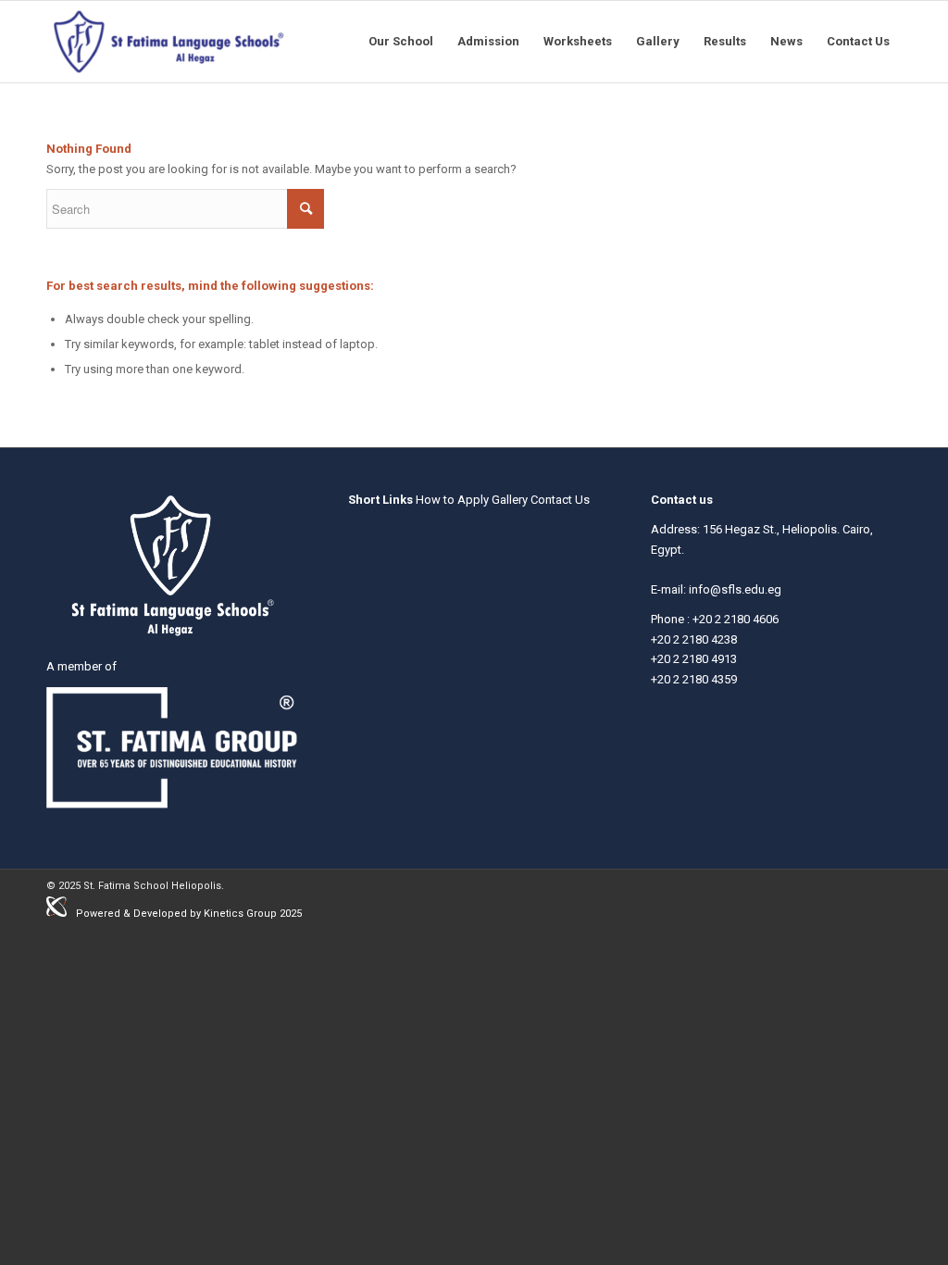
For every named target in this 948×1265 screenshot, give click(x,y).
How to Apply (452, 500)
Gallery (510, 500)
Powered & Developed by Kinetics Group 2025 (189, 914)
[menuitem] (400, 41)
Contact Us (560, 500)
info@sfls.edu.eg (735, 589)
